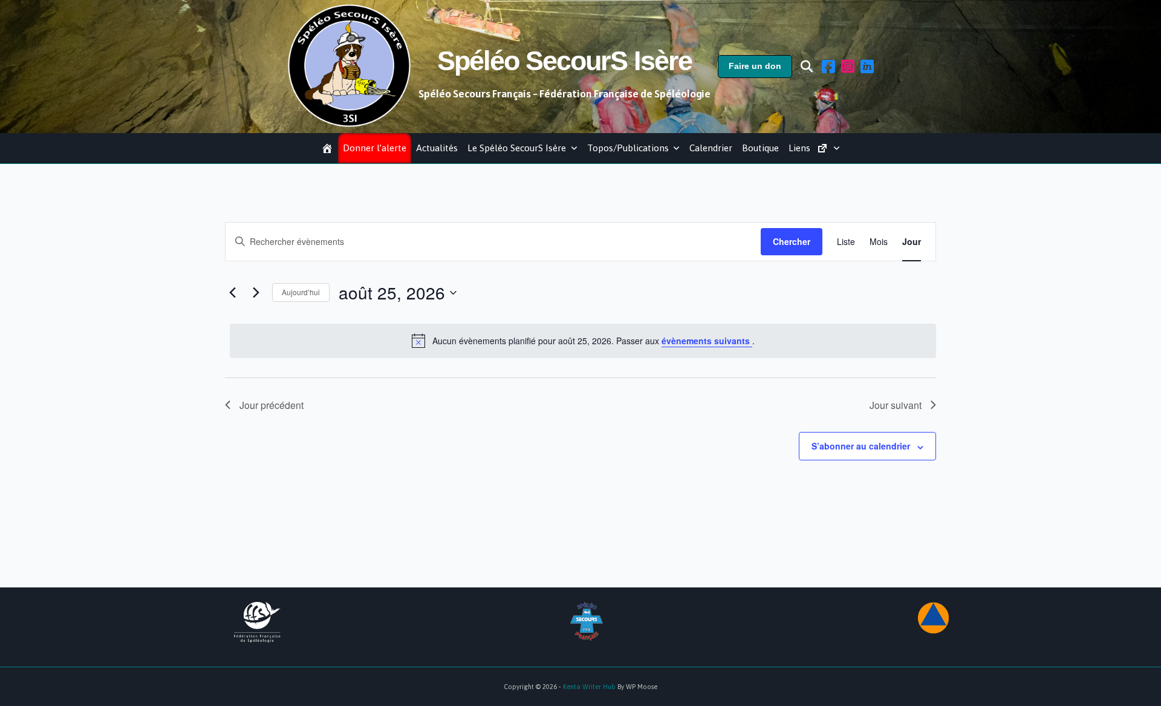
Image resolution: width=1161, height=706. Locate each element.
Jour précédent (271, 405)
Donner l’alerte (374, 148)
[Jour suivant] (256, 293)
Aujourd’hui (301, 292)
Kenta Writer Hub (589, 686)
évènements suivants (707, 341)
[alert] (583, 341)
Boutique (760, 148)
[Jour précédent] (232, 293)
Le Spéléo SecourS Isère (516, 148)
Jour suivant (896, 405)
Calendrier (710, 148)
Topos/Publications (628, 148)
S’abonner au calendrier (860, 446)
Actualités (437, 148)
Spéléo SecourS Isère (564, 60)
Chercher (791, 241)
